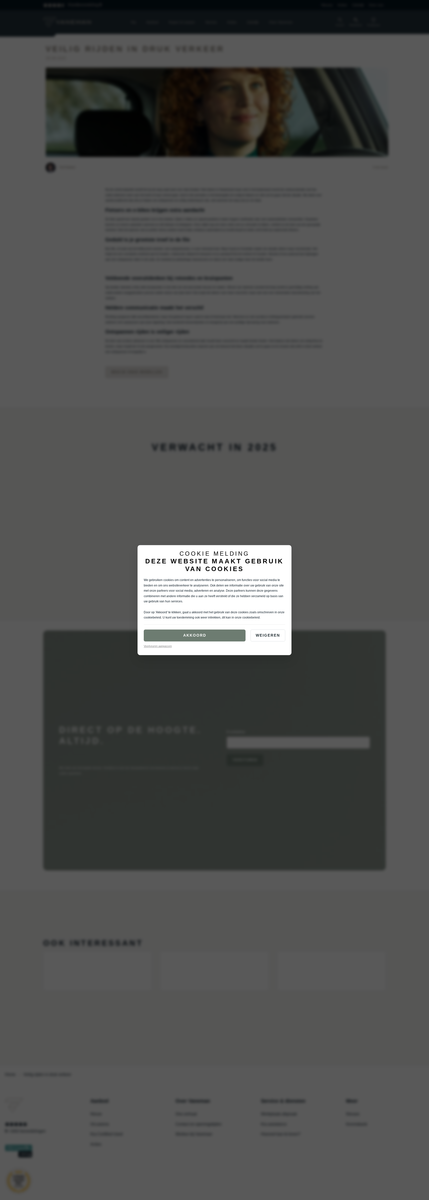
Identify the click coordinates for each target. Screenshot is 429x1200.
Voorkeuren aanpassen (158, 646)
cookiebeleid (152, 617)
